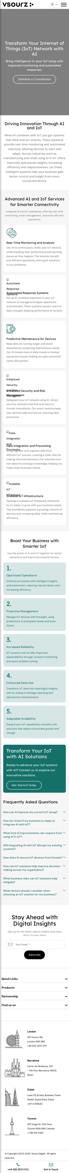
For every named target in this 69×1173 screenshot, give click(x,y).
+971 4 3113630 (35, 1103)
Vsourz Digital (38, 1153)
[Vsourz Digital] (17, 4)
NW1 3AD (40, 1041)
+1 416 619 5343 (35, 1132)
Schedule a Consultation (34, 79)
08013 (53, 1070)
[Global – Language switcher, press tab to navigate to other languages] (53, 4)
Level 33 (31, 1095)
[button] (34, 812)
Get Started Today (24, 785)
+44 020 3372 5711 (36, 1045)
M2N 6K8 (40, 1128)
